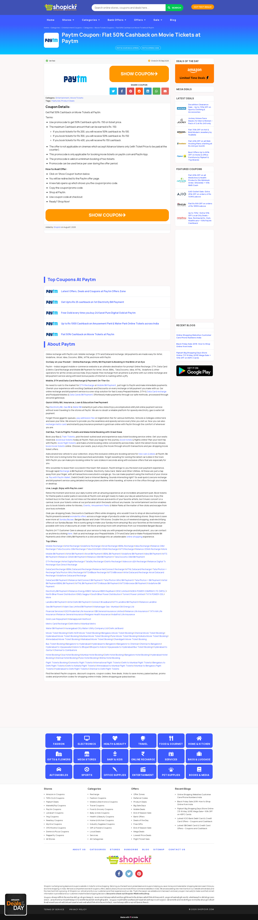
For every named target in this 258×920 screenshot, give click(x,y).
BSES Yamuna (92, 591)
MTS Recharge (126, 549)
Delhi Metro (74, 623)
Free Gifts (138, 824)
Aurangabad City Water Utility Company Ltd (86, 628)
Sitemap (159, 849)
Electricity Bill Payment (57, 591)
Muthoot (86, 619)
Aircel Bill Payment (93, 553)
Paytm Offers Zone (150, 48)
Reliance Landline (148, 602)
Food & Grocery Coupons (101, 809)
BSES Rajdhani (107, 591)
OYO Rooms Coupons (56, 827)
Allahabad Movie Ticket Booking (96, 639)
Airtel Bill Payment (74, 553)
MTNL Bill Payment (84, 583)
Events (86, 505)
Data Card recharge (156, 391)
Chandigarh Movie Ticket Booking (130, 639)
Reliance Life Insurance (136, 611)
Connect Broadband (102, 602)
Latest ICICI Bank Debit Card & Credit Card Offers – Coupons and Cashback (194, 820)
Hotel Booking (53, 654)
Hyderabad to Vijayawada (58, 647)
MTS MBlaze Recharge (95, 572)
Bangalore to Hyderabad (78, 643)
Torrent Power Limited (133, 594)
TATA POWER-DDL (155, 594)
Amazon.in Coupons (55, 794)
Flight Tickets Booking (57, 662)
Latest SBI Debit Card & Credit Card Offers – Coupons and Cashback (193, 827)
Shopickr (57, 227)
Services (94, 835)
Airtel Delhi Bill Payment (78, 602)
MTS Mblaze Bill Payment (107, 583)
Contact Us (177, 849)
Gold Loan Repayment (57, 619)
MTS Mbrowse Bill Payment (133, 583)
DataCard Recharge (56, 569)
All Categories (96, 839)
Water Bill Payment (55, 628)
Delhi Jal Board (116, 628)
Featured (56, 100)
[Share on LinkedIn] (147, 91)
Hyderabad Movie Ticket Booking (62, 636)
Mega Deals (138, 831)
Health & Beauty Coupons (102, 816)
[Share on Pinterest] (130, 91)
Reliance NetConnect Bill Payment (85, 580)
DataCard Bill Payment (56, 580)
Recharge (64, 471)
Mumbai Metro (89, 623)
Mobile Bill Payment (106, 385)
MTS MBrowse (115, 572)
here (70, 533)
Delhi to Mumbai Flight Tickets (136, 662)
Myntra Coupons (54, 824)
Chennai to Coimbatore (65, 650)
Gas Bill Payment (54, 606)
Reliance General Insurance (70, 614)
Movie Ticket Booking (56, 632)
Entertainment (62, 97)
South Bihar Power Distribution (106, 594)
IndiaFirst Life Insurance (123, 614)
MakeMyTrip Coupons (56, 805)
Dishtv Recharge (113, 561)
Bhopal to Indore (98, 647)
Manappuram (75, 619)
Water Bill (77, 407)
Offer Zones (139, 794)
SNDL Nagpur (83, 594)
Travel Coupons (97, 805)
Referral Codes (140, 798)
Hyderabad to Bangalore (104, 643)
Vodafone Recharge (90, 545)
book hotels (126, 439)
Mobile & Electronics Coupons (104, 801)
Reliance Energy (77, 591)
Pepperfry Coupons (55, 835)
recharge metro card (56, 424)
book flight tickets (67, 442)
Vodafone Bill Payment (132, 553)
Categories (89, 20)
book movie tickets (55, 446)
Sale (156, 20)
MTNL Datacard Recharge (138, 569)
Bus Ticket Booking (55, 643)
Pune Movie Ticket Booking (124, 636)
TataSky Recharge (94, 561)
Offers (138, 20)
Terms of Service (54, 909)
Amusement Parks (100, 505)
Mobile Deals (139, 809)
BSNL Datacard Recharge (79, 569)
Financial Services (54, 611)
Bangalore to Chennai (128, 643)
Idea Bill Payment (153, 553)
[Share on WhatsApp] (156, 91)
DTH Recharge (87, 385)
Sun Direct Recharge (67, 564)
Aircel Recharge (110, 545)
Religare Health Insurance (97, 614)
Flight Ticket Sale (141, 839)
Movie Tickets (76, 97)
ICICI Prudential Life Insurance (79, 611)
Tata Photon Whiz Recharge (69, 572)
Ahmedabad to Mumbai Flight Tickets (114, 665)
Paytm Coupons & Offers (128, 48)
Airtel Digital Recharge (73, 561)
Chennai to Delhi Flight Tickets (104, 668)
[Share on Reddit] (139, 91)
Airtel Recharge (71, 545)
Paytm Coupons (53, 809)
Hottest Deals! (203, 7)
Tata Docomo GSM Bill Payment (129, 556)
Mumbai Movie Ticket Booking (94, 636)
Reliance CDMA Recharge (148, 549)
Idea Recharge (142, 545)
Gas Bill (67, 407)
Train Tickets (68, 436)
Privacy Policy (78, 909)
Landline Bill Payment (56, 602)
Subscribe (131, 849)
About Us (79, 849)
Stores (66, 20)
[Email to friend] (165, 91)
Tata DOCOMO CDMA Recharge (102, 549)
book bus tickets (64, 439)
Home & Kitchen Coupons (102, 820)
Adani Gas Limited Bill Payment (78, 606)
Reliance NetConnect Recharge (108, 569)
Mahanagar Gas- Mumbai (106, 606)
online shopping (134, 536)
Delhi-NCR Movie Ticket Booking (84, 632)
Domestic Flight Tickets (81, 662)
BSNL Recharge (126, 545)
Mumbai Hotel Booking (92, 654)
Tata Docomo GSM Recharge (71, 549)
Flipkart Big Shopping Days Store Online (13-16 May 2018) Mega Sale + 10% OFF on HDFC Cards (193, 355)
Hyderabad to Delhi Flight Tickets (71, 668)
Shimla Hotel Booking (109, 657)
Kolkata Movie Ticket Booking (153, 636)
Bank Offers (115, 20)
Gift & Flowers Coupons (101, 827)
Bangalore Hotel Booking (137, 654)
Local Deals (95, 831)
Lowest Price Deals (142, 835)
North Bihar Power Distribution (61, 594)
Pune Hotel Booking (88, 657)
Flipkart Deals (52, 801)
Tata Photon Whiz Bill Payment (118, 580)
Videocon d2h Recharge (134, 561)
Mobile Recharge (54, 545)
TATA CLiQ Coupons (55, 798)
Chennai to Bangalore (150, 643)
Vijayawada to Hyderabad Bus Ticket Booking (130, 647)
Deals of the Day (141, 820)
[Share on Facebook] (122, 91)
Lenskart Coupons (54, 812)
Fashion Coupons (98, 798)
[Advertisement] (107, 254)
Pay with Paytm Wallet (59, 477)
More (164, 549)
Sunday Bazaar (66, 519)
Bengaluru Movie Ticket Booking (117, 632)
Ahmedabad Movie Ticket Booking (63, 639)
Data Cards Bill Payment (81, 394)
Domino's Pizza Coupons (57, 831)
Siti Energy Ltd (127, 606)
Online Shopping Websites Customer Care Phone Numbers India (193, 336)
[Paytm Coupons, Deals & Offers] (51, 40)
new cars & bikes (147, 453)
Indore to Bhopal (80, 647)
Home (50, 20)
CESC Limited (122, 591)
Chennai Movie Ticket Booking (149, 632)
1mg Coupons (52, 816)
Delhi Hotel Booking (113, 654)
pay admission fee (86, 417)
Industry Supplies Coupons (102, 824)
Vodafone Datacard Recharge (71, 575)
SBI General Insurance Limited (109, 611)
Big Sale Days (139, 805)
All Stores (50, 839)
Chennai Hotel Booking (66, 657)
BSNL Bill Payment (112, 553)
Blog (173, 20)
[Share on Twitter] (113, 91)
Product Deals (67, 100)
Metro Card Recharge (56, 623)
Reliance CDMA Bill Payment (72, 556)
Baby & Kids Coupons (99, 812)
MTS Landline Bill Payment (125, 602)
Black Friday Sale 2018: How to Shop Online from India (193, 345)
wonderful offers (78, 516)
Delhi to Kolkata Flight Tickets (80, 665)
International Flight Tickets (107, 662)
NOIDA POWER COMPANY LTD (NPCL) (148, 591)
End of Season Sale (142, 812)
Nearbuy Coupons (54, 820)
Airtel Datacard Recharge (135, 572)
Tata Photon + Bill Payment (148, 580)
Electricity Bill (56, 407)
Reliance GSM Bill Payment (100, 556)
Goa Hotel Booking (70, 654)
